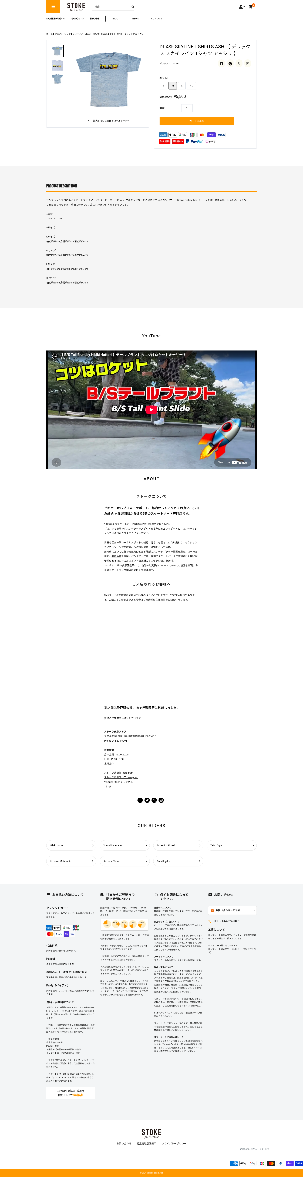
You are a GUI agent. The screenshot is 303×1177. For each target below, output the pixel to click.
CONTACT (156, 18)
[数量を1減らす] (177, 108)
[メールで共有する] (248, 63)
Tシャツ (67, 34)
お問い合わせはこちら (225, 910)
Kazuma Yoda (111, 861)
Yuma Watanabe (112, 845)
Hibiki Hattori (57, 845)
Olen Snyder (163, 861)
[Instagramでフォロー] (154, 802)
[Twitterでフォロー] (147, 800)
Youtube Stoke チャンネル (118, 782)
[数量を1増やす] (196, 108)
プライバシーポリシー (174, 1143)
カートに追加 (196, 121)
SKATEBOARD (54, 18)
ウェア (58, 34)
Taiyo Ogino (216, 845)
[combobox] (110, 6)
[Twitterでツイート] (239, 63)
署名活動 (116, 556)
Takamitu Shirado (166, 845)
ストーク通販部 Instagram (118, 772)
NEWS (135, 18)
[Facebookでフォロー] (140, 800)
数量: (162, 108)
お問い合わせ (124, 1143)
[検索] (133, 6)
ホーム (49, 34)
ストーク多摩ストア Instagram (121, 777)
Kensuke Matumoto (60, 861)
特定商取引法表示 (146, 1143)
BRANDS (94, 18)
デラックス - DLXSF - (82, 34)
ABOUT (116, 18)
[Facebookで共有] (221, 63)
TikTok (107, 786)
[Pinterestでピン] (230, 63)
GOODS (76, 18)
